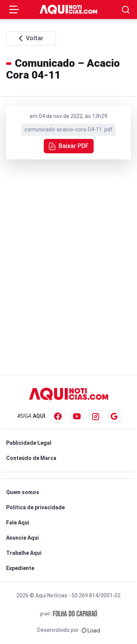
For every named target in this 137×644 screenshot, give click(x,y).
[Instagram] (95, 416)
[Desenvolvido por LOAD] (90, 630)
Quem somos (22, 492)
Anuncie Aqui (22, 538)
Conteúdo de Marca (31, 458)
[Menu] (14, 9)
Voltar (34, 38)
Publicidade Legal (28, 443)
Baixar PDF (74, 146)
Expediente (20, 568)
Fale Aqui (17, 523)
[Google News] (114, 416)
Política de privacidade (35, 507)
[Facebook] (57, 416)
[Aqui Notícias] (68, 9)
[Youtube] (76, 416)
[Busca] (126, 10)
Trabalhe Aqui (23, 553)
